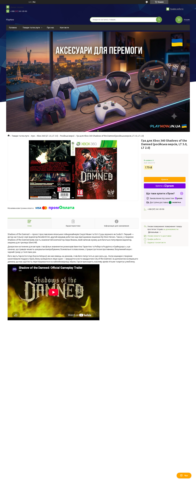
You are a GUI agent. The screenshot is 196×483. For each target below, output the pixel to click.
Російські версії (67, 136)
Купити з (160, 186)
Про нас (50, 28)
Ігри (33, 136)
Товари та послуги (31, 28)
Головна (13, 28)
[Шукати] (159, 20)
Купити (164, 179)
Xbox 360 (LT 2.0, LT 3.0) (47, 136)
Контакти (64, 28)
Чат (186, 475)
